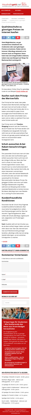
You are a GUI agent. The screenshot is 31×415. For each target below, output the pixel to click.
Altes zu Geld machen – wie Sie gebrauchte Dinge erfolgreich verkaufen (14, 358)
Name (3, 274)
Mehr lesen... (6, 345)
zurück (5, 241)
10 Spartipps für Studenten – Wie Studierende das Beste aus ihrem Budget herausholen (15, 325)
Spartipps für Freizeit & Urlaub (10, 395)
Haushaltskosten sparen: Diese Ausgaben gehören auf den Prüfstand (14, 353)
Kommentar (5, 261)
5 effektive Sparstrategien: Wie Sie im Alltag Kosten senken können (15, 348)
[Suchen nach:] (15, 302)
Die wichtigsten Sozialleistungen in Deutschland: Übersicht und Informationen (16, 364)
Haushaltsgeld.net (21, 410)
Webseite (4, 284)
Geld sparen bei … (6, 10)
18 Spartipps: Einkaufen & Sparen (11, 377)
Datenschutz (12, 411)
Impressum (5, 411)
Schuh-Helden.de (22, 91)
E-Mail (3, 279)
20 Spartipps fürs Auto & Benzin (11, 392)
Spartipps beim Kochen (8, 398)
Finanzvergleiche (18, 13)
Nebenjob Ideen (5, 13)
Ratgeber (18, 10)
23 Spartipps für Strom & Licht (10, 384)
